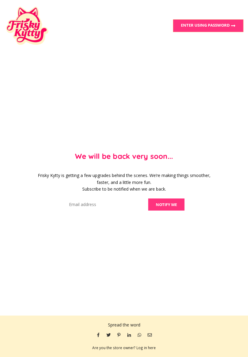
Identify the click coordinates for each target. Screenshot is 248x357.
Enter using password (206, 25)
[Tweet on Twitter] (108, 334)
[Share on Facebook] (98, 334)
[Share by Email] (150, 334)
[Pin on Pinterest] (119, 334)
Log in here (146, 347)
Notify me (166, 204)
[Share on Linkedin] (129, 334)
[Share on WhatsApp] (139, 334)
